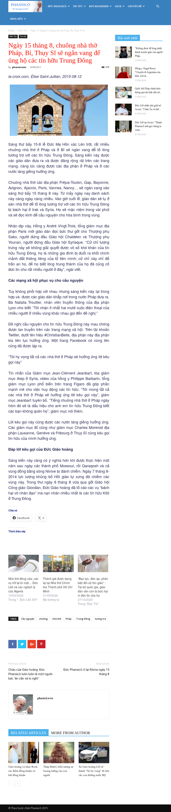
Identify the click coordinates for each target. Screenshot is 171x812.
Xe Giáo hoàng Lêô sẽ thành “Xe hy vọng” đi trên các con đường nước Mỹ (94, 771)
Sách (118, 6)
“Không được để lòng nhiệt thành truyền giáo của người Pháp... (148, 52)
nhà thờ (56, 618)
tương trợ (100, 618)
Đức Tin (22, 30)
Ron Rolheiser (98, 6)
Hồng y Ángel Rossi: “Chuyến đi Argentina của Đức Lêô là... (147, 72)
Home (11, 30)
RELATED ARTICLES (28, 733)
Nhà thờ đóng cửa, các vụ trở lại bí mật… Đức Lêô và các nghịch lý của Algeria (23, 585)
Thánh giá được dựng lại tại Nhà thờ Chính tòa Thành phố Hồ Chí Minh (57, 585)
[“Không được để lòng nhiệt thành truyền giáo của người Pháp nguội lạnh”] (123, 52)
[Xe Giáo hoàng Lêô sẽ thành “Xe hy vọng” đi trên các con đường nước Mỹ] (94, 752)
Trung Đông (83, 618)
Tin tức (78, 6)
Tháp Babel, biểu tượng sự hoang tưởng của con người (58, 771)
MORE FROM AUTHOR (70, 733)
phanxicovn (19, 67)
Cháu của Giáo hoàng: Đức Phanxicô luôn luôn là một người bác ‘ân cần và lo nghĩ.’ (30, 674)
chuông (43, 618)
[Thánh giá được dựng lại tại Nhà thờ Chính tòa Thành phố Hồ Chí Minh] (58, 563)
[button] (158, 6)
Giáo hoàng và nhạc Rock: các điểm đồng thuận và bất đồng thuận (23, 771)
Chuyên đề (135, 6)
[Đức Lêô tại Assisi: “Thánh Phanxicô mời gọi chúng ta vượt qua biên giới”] (123, 126)
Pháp (69, 618)
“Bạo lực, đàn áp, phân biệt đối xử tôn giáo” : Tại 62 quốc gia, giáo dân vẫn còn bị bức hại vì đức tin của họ (93, 587)
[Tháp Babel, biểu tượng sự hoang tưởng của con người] (58, 752)
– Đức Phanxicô (56, 6)
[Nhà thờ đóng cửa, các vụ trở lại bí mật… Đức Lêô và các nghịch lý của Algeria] (23, 563)
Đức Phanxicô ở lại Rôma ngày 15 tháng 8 (86, 672)
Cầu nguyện (27, 618)
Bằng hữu (16, 19)
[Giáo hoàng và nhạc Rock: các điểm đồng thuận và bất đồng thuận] (23, 752)
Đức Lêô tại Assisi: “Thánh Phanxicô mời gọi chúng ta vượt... (148, 126)
